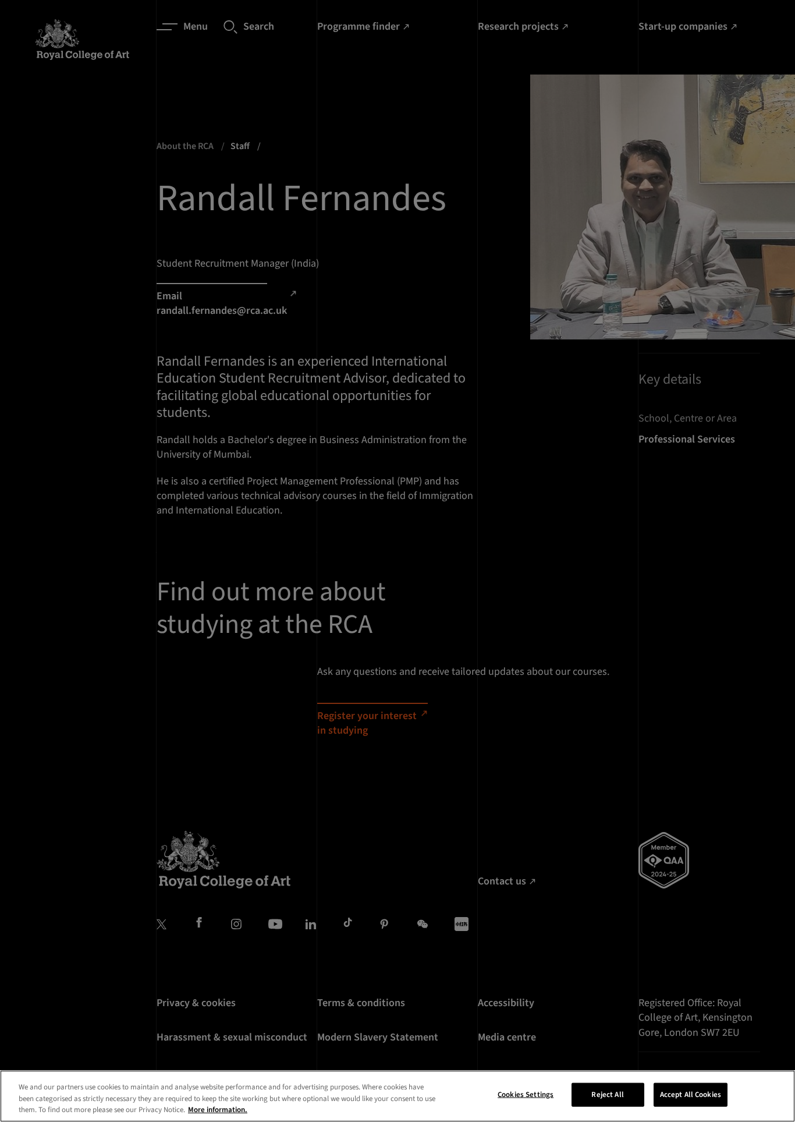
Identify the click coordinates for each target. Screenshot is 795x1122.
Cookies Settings (525, 1094)
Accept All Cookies (690, 1094)
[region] (397, 1096)
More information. (217, 1110)
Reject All (607, 1094)
